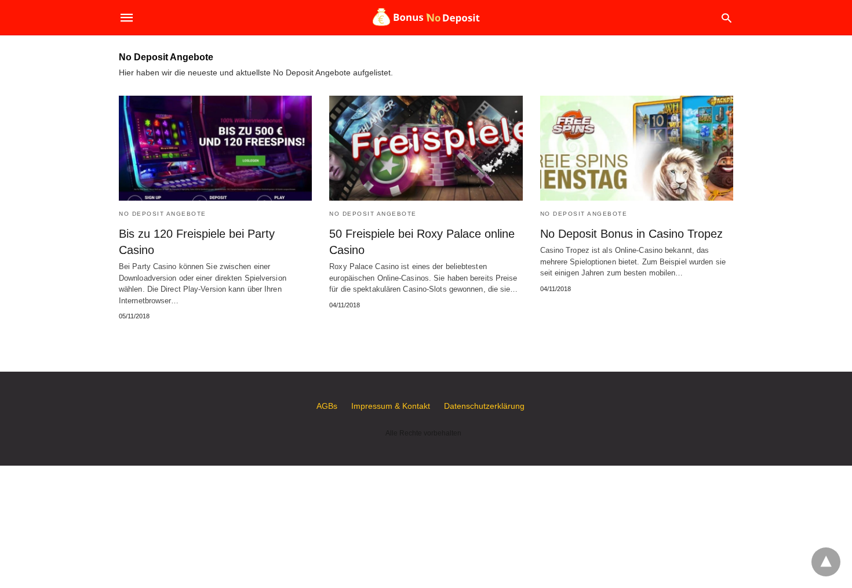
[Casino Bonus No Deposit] (425, 17)
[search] (726, 17)
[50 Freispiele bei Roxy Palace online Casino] (425, 148)
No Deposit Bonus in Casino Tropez (631, 233)
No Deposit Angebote (162, 213)
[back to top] (825, 561)
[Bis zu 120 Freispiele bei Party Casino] (215, 148)
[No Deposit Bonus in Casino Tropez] (636, 148)
